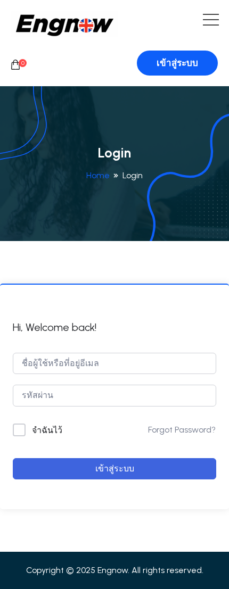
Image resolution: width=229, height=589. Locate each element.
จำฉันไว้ (47, 430)
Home (98, 175)
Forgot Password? (182, 430)
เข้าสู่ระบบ (177, 62)
